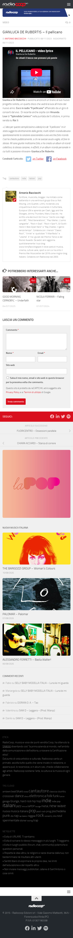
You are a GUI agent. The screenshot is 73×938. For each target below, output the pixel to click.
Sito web (10, 365)
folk (49, 796)
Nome (10, 353)
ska (55, 816)
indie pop (56, 801)
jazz (18, 806)
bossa (26, 792)
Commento (12, 330)
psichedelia (59, 811)
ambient (7, 791)
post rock (41, 811)
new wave (57, 806)
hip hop (36, 801)
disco (26, 796)
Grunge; (15, 801)
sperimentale (11, 820)
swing (30, 820)
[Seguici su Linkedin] (58, 416)
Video (6, 22)
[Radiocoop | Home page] (19, 4)
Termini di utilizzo (32, 392)
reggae (31, 815)
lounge (38, 806)
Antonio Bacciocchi (15, 38)
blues (19, 791)
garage (6, 801)
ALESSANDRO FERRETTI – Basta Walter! (27, 659)
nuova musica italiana (15, 811)
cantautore (14, 178)
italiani (32, 178)
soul (59, 816)
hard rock (26, 801)
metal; (45, 806)
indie (24, 178)
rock (40, 815)
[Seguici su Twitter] (63, 416)
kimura (24, 806)
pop (39, 178)
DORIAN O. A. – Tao (27, 702)
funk (56, 796)
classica (53, 791)
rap (16, 816)
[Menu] (69, 4)
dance (19, 796)
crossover (8, 796)
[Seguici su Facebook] (52, 416)
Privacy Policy (13, 392)
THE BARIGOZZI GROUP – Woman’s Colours (29, 568)
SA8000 (7, 746)
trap (35, 820)
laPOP (31, 806)
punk (6, 816)
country (62, 791)
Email (41, 353)
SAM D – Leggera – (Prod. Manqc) (37, 710)
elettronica (37, 796)
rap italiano (23, 816)
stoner (23, 820)
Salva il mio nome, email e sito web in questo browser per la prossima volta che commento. (35, 380)
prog (48, 811)
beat (13, 791)
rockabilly (48, 816)
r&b (11, 816)
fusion (62, 796)
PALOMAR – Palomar (15, 614)
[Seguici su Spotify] (68, 416)
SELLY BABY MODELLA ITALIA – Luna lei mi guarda (41, 683)
